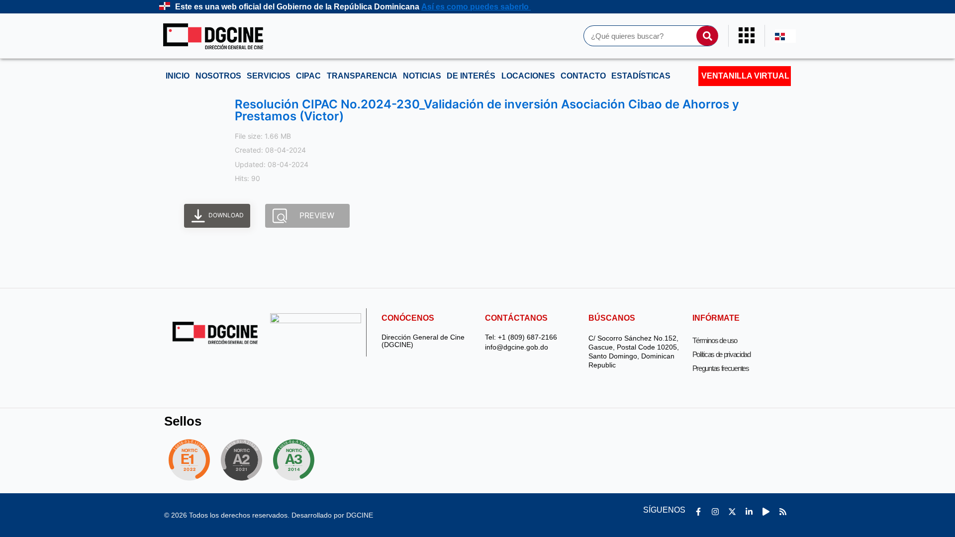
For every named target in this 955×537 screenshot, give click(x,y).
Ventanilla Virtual (745, 76)
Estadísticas (640, 76)
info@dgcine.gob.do (516, 347)
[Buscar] (707, 36)
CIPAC (308, 76)
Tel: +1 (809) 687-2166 (521, 337)
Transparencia (362, 76)
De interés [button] (471, 76)
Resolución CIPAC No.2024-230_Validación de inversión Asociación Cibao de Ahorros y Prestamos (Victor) (487, 110)
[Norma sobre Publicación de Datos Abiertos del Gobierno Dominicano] (296, 460)
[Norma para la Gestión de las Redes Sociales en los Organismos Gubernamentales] (189, 460)
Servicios (268, 76)
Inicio (178, 76)
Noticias (422, 76)
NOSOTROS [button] (218, 76)
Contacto (583, 76)
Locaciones (528, 76)
